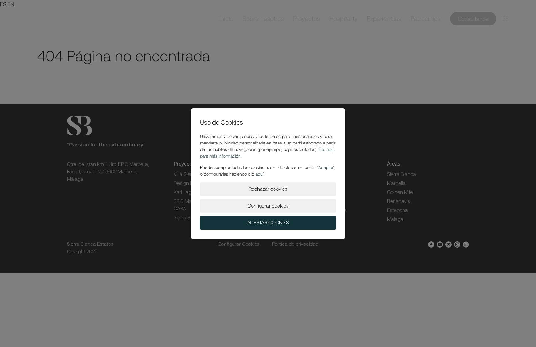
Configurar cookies (268, 206)
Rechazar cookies (268, 189)
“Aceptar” (325, 167)
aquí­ (259, 173)
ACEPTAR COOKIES (268, 223)
